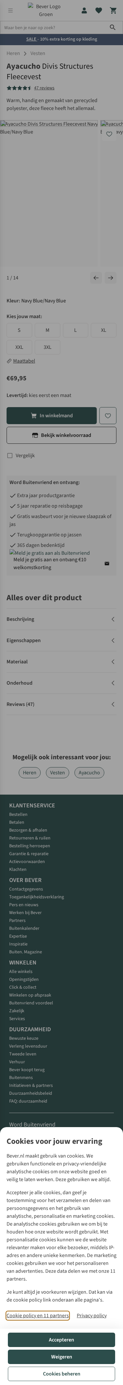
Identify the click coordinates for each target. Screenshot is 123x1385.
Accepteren (61, 1339)
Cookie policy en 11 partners (38, 1315)
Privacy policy (92, 1315)
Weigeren (61, 1356)
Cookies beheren (61, 1373)
